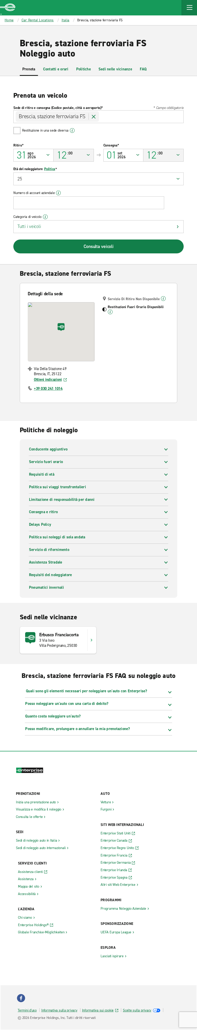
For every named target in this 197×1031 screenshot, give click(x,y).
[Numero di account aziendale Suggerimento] (58, 193)
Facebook (21, 998)
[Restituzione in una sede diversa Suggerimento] (72, 130)
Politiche (83, 69)
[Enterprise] (7, 7)
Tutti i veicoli (29, 226)
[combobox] (98, 116)
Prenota (28, 69)
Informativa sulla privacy (59, 1010)
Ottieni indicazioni (48, 379)
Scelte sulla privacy (137, 1010)
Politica (49, 169)
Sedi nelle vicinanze (115, 69)
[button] (189, 7)
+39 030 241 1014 (48, 388)
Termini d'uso (27, 1010)
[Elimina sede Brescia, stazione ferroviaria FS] (94, 117)
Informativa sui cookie (98, 1010)
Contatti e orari (55, 69)
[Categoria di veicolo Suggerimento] (45, 216)
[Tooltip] (163, 298)
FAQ (143, 69)
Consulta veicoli (99, 246)
